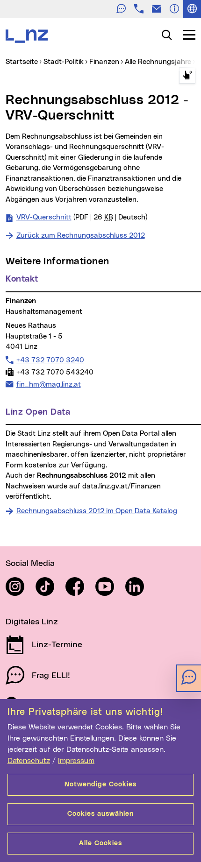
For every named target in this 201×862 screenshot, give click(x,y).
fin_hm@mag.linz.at (48, 384)
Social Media (30, 563)
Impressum (76, 760)
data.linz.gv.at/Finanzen (121, 486)
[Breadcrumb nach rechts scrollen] (187, 75)
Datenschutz (28, 760)
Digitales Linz (32, 622)
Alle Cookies (100, 843)
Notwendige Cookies (100, 784)
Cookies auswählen (100, 814)
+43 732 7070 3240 (50, 360)
